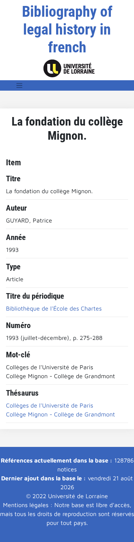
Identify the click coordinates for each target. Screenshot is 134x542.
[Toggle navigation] (19, 85)
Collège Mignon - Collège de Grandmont (60, 414)
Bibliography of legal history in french (67, 29)
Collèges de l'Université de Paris (49, 405)
